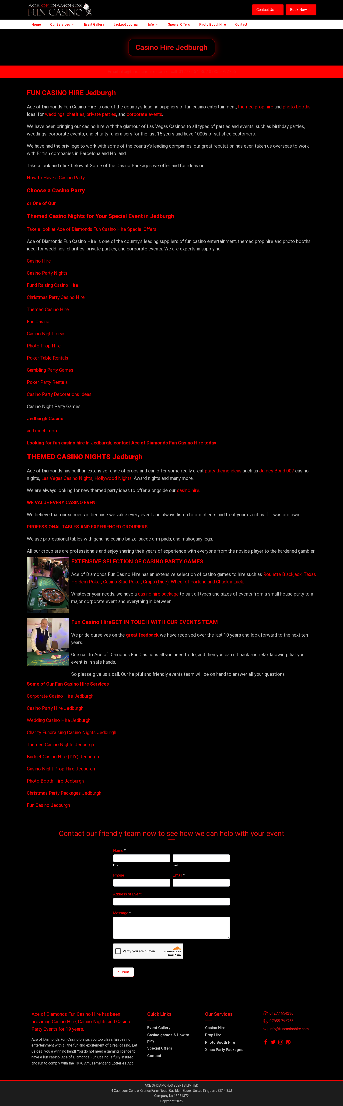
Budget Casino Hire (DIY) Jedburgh (63, 756)
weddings (55, 114)
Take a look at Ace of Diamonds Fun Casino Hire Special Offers (91, 229)
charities (75, 114)
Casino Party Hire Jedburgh (55, 708)
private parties (101, 114)
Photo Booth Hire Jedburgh (55, 781)
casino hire (188, 490)
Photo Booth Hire (220, 1042)
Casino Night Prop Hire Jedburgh (61, 769)
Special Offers (159, 1048)
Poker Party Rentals (47, 382)
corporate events (144, 114)
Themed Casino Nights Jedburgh (60, 744)
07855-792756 (222, 71)
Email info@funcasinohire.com (136, 71)
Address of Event (127, 894)
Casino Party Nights (47, 273)
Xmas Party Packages (224, 1049)
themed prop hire (255, 107)
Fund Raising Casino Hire (52, 285)
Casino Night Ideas (46, 333)
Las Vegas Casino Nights (66, 478)
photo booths (297, 107)
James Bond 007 (277, 471)
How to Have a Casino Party (56, 177)
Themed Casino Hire (48, 309)
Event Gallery (158, 1028)
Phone (118, 875)
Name (119, 851)
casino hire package (158, 594)
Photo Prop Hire (44, 346)
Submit (123, 972)
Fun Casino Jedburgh (48, 805)
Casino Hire (39, 261)
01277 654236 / (194, 71)
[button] (268, 9)
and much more (43, 430)
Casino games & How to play (168, 1038)
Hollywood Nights (112, 478)
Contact (154, 1056)
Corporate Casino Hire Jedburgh (60, 696)
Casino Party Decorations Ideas (59, 394)
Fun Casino (38, 321)
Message (122, 913)
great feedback (142, 635)
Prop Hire (213, 1035)
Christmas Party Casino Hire (56, 297)
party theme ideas (224, 471)
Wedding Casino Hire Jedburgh (59, 720)
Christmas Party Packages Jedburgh (64, 793)
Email (179, 875)
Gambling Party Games (50, 370)
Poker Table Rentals (47, 358)
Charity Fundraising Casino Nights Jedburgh (71, 732)
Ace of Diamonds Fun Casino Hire (167, 443)
